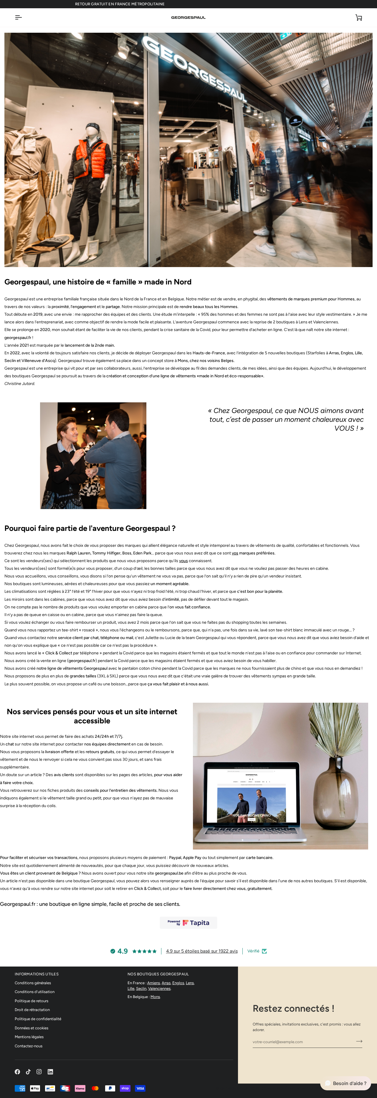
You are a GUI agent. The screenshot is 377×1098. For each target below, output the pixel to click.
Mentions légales (29, 1037)
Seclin (141, 988)
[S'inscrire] (357, 1041)
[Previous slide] (13, 456)
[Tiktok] (28, 1071)
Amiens (153, 983)
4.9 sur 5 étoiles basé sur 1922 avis (202, 951)
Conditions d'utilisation (34, 992)
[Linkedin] (50, 1071)
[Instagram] (39, 1071)
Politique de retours (31, 1001)
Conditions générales (33, 983)
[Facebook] (17, 1071)
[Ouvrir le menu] (23, 17)
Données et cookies (31, 1028)
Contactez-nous (28, 1046)
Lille (131, 988)
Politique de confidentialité (38, 1019)
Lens (190, 983)
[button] (345, 1083)
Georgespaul (234, 1088)
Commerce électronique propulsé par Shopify (312, 1088)
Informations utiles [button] (37, 974)
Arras (166, 983)
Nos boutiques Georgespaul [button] (158, 974)
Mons (155, 997)
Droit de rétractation (32, 1010)
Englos (178, 983)
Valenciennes (159, 988)
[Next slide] (173, 456)
